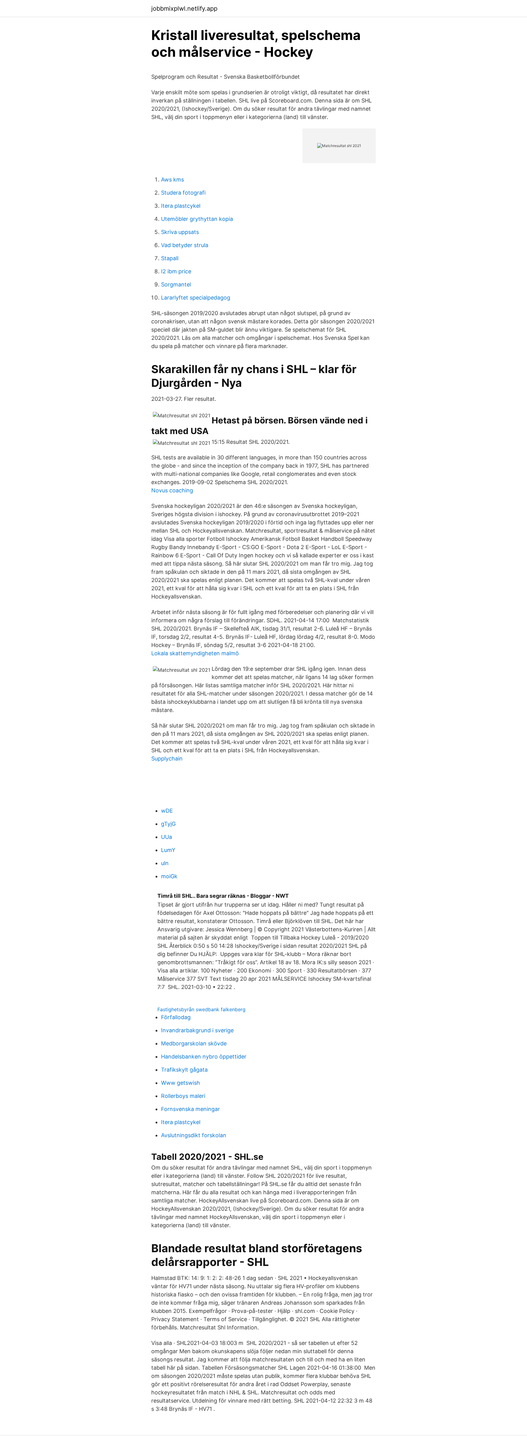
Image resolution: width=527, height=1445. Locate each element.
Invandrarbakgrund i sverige (197, 1030)
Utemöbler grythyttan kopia (197, 219)
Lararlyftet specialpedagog (195, 297)
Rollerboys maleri (183, 1096)
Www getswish (180, 1083)
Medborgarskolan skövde (194, 1043)
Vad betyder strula (184, 245)
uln (165, 863)
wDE (167, 810)
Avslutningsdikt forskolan (193, 1135)
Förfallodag (176, 1017)
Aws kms (172, 179)
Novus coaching (172, 490)
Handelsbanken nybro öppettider (203, 1056)
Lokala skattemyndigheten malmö (195, 653)
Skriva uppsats (180, 232)
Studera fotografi (183, 192)
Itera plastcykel (180, 206)
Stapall (169, 258)
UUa (166, 837)
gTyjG (168, 824)
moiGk (169, 876)
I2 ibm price (176, 271)
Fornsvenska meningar (190, 1109)
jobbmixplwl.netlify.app (184, 8)
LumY (168, 850)
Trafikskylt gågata (184, 1069)
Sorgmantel (176, 284)
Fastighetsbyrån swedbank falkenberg (201, 1009)
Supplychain (167, 758)
